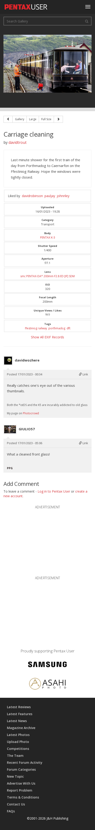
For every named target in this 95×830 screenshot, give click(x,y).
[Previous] (8, 119)
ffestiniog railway (36, 328)
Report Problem (19, 790)
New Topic (15, 776)
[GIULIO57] (10, 429)
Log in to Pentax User (54, 491)
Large (32, 119)
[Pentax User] (26, 6)
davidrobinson (32, 196)
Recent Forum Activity (24, 762)
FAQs (11, 811)
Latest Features (19, 714)
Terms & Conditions (23, 797)
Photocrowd (31, 413)
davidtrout (18, 142)
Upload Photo (18, 741)
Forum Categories (21, 769)
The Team (15, 755)
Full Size (46, 119)
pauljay (50, 196)
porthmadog (56, 328)
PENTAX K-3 (47, 237)
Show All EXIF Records (47, 337)
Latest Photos (18, 735)
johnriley (63, 196)
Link (85, 374)
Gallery (19, 119)
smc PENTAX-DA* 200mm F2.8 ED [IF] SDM (47, 276)
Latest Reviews (19, 707)
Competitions (18, 748)
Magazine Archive (21, 728)
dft (68, 328)
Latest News (17, 721)
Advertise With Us (21, 783)
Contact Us (16, 804)
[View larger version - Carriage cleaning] (47, 63)
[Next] (58, 119)
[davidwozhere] (8, 360)
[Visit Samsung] (47, 665)
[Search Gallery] (86, 21)
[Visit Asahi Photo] (47, 684)
